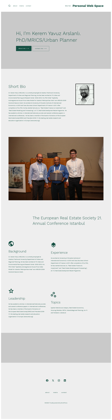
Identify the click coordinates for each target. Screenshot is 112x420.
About (15, 6)
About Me (22, 48)
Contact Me (39, 48)
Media (21, 6)
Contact (28, 6)
